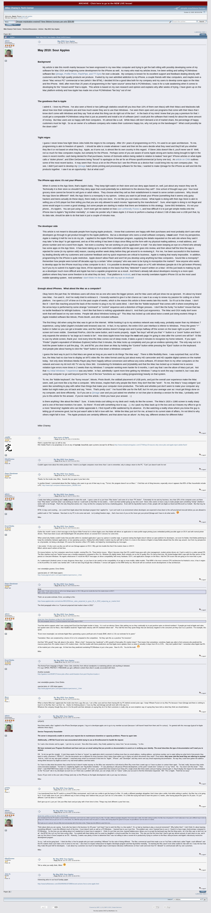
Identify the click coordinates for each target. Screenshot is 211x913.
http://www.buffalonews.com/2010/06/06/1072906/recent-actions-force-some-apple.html (68, 884)
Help (14, 24)
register (29, 16)
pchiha (7, 788)
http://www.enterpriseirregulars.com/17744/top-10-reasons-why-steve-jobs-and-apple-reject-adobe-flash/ (151, 445)
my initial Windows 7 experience (62, 371)
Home (9, 24)
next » (204, 32)
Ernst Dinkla (9, 526)
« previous (198, 32)
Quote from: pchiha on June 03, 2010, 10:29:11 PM (53, 816)
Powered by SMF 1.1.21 (96, 907)
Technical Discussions (30, 29)
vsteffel (7, 437)
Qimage (82, 166)
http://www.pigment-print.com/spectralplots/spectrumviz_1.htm (60, 575)
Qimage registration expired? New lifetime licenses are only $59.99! (44, 22)
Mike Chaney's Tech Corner (12, 29)
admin (7, 41)
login (23, 16)
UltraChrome (9, 459)
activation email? (22, 18)
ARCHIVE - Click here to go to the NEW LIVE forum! (105, 3)
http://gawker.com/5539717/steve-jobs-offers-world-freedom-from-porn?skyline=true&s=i (69, 674)
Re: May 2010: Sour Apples (64, 459)
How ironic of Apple (61, 437)
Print (203, 34)
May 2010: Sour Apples (52, 29)
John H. (8, 874)
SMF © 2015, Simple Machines (113, 907)
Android (126, 274)
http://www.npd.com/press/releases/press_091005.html (61, 485)
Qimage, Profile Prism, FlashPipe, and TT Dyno (78, 74)
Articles (40, 29)
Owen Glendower (11, 473)
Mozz (7, 697)
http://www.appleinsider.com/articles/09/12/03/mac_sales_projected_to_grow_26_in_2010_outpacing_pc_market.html (79, 601)
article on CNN (183, 159)
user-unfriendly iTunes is (129, 209)
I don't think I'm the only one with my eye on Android (108, 278)
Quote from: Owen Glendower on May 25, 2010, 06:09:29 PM (56, 619)
